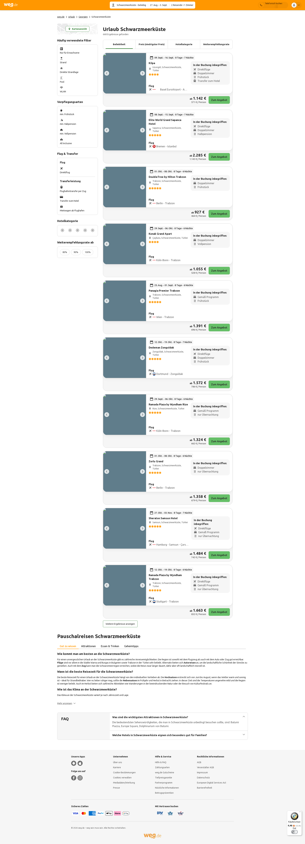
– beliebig (141, 5)
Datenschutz (203, 777)
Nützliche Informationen (167, 787)
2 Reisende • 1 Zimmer (182, 5)
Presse (116, 787)
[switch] (294, 832)
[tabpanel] (152, 678)
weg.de (60, 17)
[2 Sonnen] (70, 231)
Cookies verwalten (122, 777)
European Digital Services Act (211, 782)
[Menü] (300, 812)
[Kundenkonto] (296, 5)
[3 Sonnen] (77, 231)
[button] (66, 703)
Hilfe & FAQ (160, 762)
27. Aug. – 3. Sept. (158, 5)
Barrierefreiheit (204, 787)
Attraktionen (88, 646)
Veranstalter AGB (205, 767)
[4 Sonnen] (85, 231)
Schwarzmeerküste (126, 5)
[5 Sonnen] (92, 231)
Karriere (117, 767)
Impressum (202, 772)
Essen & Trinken (110, 646)
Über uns (117, 762)
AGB (199, 762)
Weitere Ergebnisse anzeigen (120, 624)
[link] (168, 79)
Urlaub (71, 17)
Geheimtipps (131, 646)
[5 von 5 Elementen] (106, 73)
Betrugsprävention (164, 793)
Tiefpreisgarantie (163, 777)
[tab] (68, 646)
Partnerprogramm (163, 782)
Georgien (83, 17)
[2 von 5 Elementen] (142, 73)
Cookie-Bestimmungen (124, 772)
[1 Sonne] (62, 231)
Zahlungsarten (162, 767)
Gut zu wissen (68, 646)
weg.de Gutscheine (164, 772)
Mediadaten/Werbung (124, 782)
